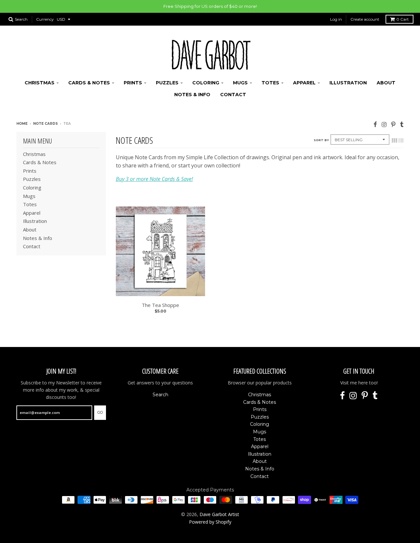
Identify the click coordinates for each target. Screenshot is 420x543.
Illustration (348, 83)
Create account (364, 19)
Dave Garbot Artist (219, 514)
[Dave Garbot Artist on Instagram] (384, 124)
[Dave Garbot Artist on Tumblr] (402, 124)
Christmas (39, 83)
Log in (336, 19)
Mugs (240, 83)
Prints (133, 83)
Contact (233, 95)
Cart (402, 19)
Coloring (205, 83)
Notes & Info (192, 95)
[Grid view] (394, 140)
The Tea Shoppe (160, 305)
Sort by (321, 140)
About (386, 83)
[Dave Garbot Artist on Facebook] (375, 124)
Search (160, 395)
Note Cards (45, 123)
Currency (45, 19)
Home (22, 123)
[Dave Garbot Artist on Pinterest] (393, 124)
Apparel (304, 83)
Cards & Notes (89, 83)
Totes (270, 83)
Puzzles (167, 83)
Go (100, 412)
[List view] (401, 140)
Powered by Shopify (210, 522)
